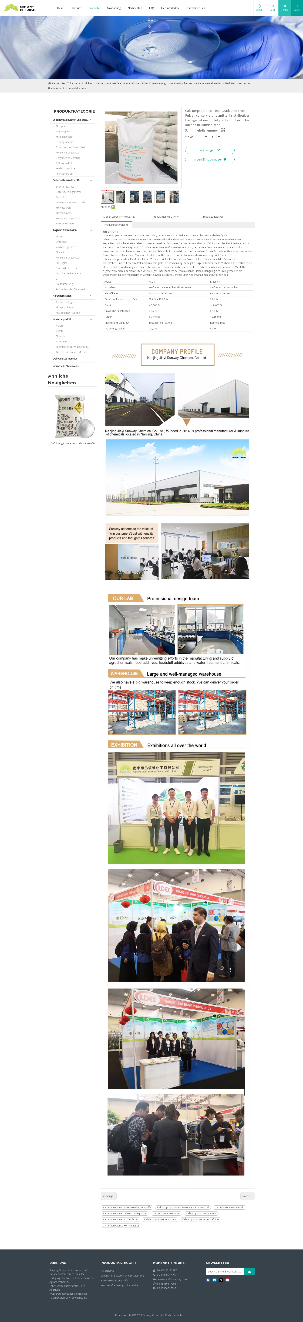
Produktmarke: (161, 216)
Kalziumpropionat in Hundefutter (200, 1219)
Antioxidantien (64, 136)
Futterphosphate (65, 223)
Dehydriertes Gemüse (68, 157)
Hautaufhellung (64, 284)
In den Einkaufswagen (208, 159)
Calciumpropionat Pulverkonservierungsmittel (183, 1207)
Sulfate (59, 331)
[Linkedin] (214, 1280)
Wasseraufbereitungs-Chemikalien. (120, 1285)
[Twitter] (221, 1280)
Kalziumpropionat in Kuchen (160, 1219)
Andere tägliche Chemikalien (71, 289)
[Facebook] (208, 1280)
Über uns (76, 8)
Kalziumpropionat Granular (201, 1213)
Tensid (59, 236)
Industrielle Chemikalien (66, 366)
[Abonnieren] (249, 1271)
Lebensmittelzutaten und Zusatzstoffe (74, 119)
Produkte (94, 8)
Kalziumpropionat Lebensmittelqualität (125, 1213)
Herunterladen (170, 8)
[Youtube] (227, 1280)
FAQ (151, 8)
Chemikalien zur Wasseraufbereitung (75, 346)
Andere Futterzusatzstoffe (70, 202)
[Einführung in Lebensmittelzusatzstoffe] (72, 415)
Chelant (60, 252)
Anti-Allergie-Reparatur (68, 273)
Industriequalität (62, 319)
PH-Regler (61, 262)
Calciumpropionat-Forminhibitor (121, 1225)
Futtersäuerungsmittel (68, 192)
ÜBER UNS (57, 1263)
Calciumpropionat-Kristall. (229, 1207)
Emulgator (61, 241)
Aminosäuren (63, 207)
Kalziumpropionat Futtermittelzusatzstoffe (127, 1207)
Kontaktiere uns (195, 8)
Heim (60, 8)
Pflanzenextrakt (64, 173)
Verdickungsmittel (66, 168)
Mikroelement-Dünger (68, 312)
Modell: (107, 216)
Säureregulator (64, 131)
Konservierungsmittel (68, 152)
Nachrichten (135, 8)
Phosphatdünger (65, 307)
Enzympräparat (64, 142)
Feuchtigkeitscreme (67, 268)
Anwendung (114, 8)
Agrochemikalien (62, 295)
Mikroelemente (64, 213)
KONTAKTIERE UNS (169, 1263)
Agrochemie (107, 1270)
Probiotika (61, 197)
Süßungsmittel (64, 163)
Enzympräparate (65, 186)
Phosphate (62, 126)
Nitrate (59, 325)
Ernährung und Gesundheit (71, 147)
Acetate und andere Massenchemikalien (75, 352)
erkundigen (207, 150)
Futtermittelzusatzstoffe (66, 180)
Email (272, 9)
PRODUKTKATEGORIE (119, 1263)
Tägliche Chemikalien (65, 230)
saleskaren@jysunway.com (171, 1279)
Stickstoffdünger (65, 302)
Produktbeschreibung (116, 224)
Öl (57, 278)
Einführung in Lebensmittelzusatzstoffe (72, 443)
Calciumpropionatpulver (166, 1213)
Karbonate (62, 341)
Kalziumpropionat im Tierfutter (120, 1219)
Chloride (60, 336)
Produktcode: (209, 216)
